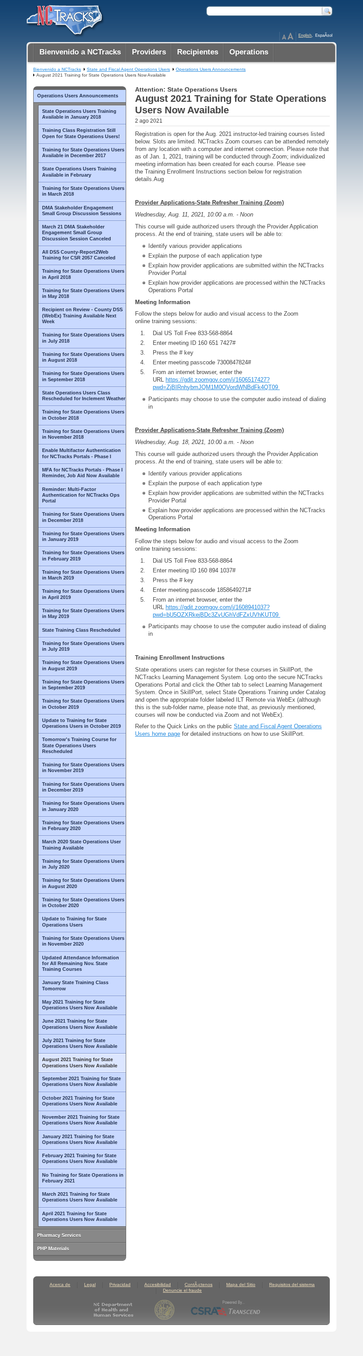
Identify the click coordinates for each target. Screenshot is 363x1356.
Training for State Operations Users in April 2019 (83, 593)
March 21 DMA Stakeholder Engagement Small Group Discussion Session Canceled (76, 232)
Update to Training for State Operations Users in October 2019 (81, 723)
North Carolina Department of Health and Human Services (115, 1310)
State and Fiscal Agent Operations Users (128, 69)
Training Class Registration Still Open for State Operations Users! (81, 133)
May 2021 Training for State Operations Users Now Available (79, 1004)
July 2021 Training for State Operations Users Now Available (79, 1043)
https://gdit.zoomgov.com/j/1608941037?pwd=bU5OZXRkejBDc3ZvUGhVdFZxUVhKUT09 (216, 611)
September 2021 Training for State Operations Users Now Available (81, 1081)
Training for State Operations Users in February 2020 (83, 825)
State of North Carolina (164, 1310)
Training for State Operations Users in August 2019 (83, 665)
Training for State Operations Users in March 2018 (83, 191)
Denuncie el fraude (182, 1290)
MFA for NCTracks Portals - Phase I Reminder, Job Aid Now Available (82, 472)
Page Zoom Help (288, 36)
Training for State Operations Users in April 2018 (83, 273)
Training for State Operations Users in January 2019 (83, 536)
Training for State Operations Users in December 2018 (83, 516)
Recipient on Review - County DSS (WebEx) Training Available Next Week (82, 315)
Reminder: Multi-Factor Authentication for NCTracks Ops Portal (81, 495)
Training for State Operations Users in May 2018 (83, 293)
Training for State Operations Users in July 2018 (83, 337)
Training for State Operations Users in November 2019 (83, 767)
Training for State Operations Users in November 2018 (83, 434)
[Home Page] (63, 18)
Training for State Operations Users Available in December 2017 (83, 152)
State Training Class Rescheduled (81, 630)
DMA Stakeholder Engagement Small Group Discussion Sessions (81, 210)
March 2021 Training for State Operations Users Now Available (79, 1196)
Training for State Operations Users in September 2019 (83, 684)
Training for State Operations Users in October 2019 (83, 703)
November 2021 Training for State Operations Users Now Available (81, 1119)
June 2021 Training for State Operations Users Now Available (79, 1023)
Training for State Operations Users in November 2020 (83, 940)
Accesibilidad (157, 1284)
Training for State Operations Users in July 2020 (83, 863)
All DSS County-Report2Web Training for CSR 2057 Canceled (79, 254)
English (305, 35)
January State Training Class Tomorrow (75, 985)
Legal (90, 1284)
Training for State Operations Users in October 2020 (83, 902)
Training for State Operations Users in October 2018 (83, 414)
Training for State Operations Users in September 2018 (83, 376)
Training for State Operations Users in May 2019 (83, 613)
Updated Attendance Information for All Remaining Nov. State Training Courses (80, 963)
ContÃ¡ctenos (198, 1284)
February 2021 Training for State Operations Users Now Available (79, 1158)
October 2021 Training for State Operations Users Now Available (79, 1100)
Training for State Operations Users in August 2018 (83, 357)
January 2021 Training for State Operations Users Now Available (79, 1139)
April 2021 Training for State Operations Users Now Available (79, 1216)
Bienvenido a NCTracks (57, 69)
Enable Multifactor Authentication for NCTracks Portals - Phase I (81, 453)
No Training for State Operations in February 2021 (83, 1177)
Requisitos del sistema (292, 1284)
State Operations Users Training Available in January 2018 (79, 114)
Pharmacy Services (59, 1235)
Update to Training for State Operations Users (74, 921)
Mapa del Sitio (240, 1284)
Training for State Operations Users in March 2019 (83, 574)
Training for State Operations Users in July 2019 (83, 646)
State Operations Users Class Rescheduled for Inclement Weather (83, 395)
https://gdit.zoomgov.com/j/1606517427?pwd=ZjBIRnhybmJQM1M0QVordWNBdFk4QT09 (216, 383)
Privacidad (120, 1284)
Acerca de (60, 1284)
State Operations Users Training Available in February (79, 171)
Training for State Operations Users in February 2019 (83, 555)
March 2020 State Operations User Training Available (81, 844)
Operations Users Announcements (77, 95)
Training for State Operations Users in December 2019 (83, 786)
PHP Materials (53, 1248)
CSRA (225, 1310)
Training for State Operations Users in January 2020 (83, 805)
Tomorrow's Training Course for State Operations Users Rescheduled (79, 745)
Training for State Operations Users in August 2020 (83, 883)
